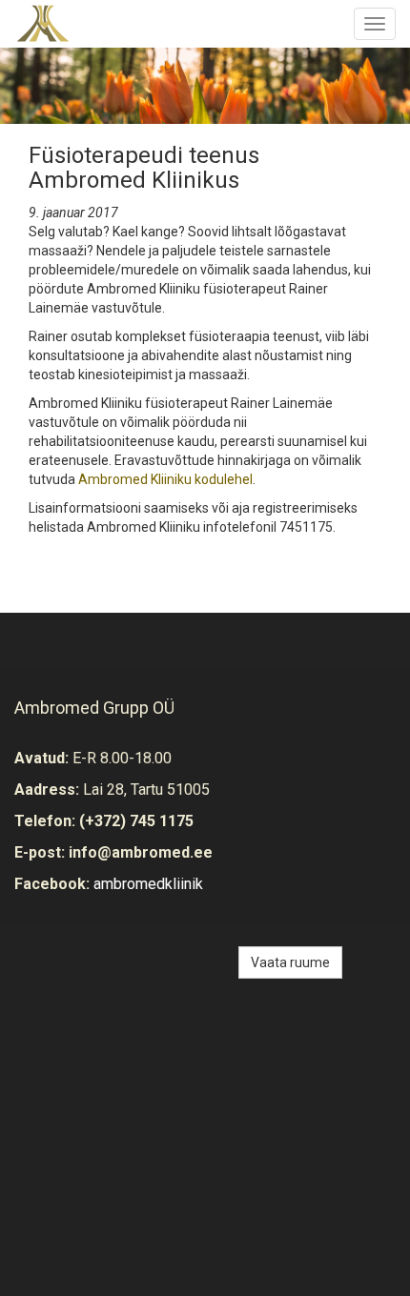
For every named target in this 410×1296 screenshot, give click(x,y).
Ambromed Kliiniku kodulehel (165, 479)
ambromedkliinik (148, 884)
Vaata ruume (290, 962)
